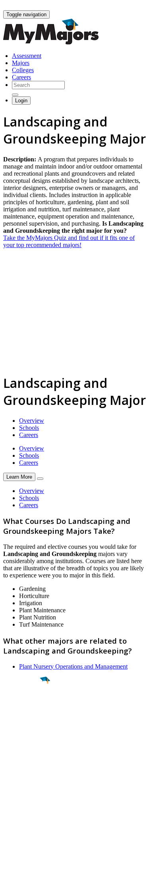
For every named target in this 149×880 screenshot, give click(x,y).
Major (22, 707)
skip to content (130, 6)
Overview (31, 420)
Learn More (19, 477)
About (13, 771)
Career (23, 741)
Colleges (23, 70)
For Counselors (22, 794)
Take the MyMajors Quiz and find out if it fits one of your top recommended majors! (69, 241)
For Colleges (19, 801)
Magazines (16, 808)
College (24, 724)
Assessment (26, 55)
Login (21, 101)
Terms (11, 870)
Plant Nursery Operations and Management (73, 666)
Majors (20, 62)
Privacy (32, 870)
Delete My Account (27, 815)
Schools (29, 427)
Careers (21, 77)
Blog (9, 822)
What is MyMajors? (28, 787)
